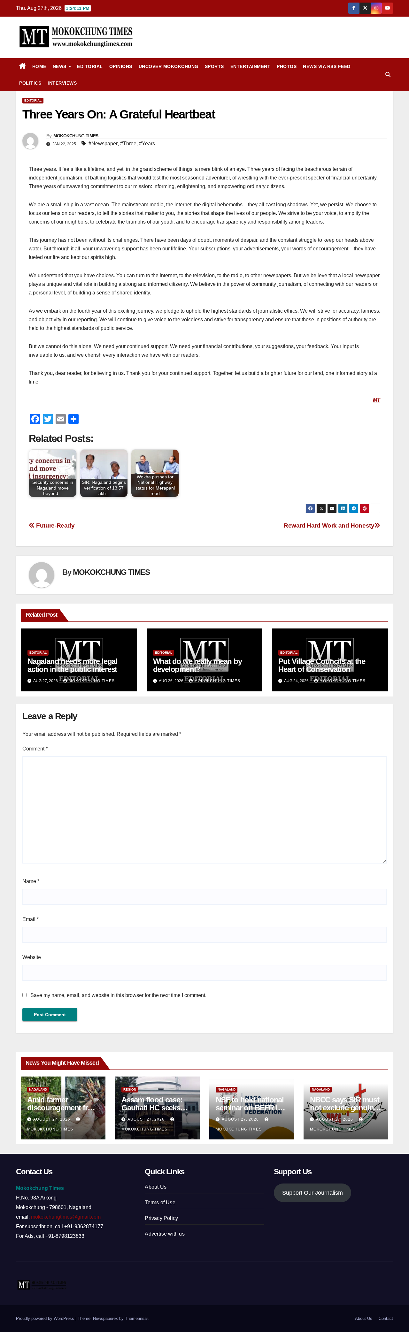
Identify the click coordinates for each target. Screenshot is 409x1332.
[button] (387, 74)
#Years (147, 143)
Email (30, 919)
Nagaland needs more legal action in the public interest (72, 665)
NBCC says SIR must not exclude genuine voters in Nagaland (344, 1107)
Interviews (62, 83)
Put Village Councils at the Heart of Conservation (321, 665)
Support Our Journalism (312, 1193)
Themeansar (136, 1318)
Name (30, 881)
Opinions (120, 66)
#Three (128, 143)
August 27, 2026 (52, 1119)
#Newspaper (103, 143)
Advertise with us (164, 1234)
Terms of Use (160, 1202)
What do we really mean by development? (197, 665)
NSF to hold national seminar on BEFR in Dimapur (250, 1107)
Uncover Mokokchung (168, 66)
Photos (287, 66)
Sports (214, 66)
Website (31, 957)
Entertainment (250, 66)
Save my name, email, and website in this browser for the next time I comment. (118, 995)
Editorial (90, 66)
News (60, 66)
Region (129, 1089)
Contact (386, 1318)
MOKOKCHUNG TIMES (75, 135)
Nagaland (38, 1089)
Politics (30, 83)
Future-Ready (55, 525)
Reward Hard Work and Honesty (329, 525)
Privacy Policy (161, 1218)
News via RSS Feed (327, 66)
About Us (155, 1187)
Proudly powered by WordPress (45, 1318)
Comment (35, 748)
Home (39, 66)
